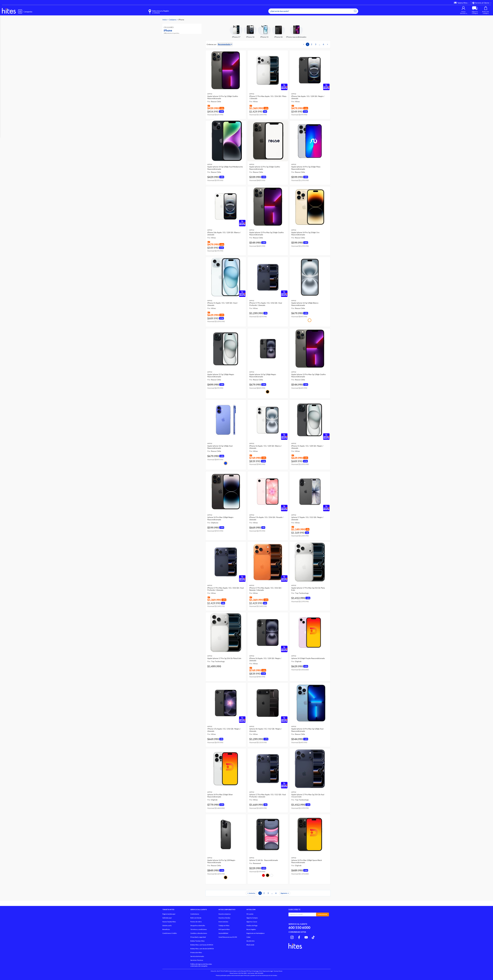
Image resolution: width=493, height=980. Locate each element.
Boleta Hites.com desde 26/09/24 (202, 949)
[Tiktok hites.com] (313, 937)
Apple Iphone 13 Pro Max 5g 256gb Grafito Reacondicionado (266, 233)
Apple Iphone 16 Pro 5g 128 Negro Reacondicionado (221, 861)
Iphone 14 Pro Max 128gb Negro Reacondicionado (220, 518)
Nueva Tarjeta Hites (169, 922)
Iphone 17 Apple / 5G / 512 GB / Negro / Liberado (307, 518)
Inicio (164, 19)
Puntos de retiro (196, 922)
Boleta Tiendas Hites (197, 941)
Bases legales (251, 929)
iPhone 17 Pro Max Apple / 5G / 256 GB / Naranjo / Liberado (265, 589)
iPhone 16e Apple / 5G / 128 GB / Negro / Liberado (307, 97)
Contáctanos (194, 914)
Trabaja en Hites (224, 925)
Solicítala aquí (167, 918)
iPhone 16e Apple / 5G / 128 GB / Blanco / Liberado (224, 233)
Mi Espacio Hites (224, 929)
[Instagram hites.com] (292, 937)
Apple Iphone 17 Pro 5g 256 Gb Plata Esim (224, 658)
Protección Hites (196, 952)
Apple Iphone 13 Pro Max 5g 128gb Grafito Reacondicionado (308, 375)
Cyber (248, 937)
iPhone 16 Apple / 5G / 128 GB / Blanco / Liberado (265, 447)
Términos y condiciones (198, 929)
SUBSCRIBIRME (322, 914)
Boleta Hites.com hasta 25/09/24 (201, 945)
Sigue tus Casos (251, 922)
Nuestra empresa (225, 914)
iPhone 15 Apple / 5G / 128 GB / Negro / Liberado (307, 447)
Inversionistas (223, 922)
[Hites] (9, 11)
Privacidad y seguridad (198, 937)
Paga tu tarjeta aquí (168, 914)
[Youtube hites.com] (306, 937)
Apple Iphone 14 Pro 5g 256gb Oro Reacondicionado (305, 233)
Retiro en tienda (195, 918)
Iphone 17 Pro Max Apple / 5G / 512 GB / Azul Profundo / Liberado (267, 795)
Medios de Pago (251, 925)
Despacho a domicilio (197, 925)
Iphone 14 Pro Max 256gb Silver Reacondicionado (220, 795)
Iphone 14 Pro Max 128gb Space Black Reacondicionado (306, 861)
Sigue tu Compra (252, 918)
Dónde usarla (167, 925)
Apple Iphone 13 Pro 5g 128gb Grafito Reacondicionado (222, 97)
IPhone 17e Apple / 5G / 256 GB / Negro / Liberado (224, 730)
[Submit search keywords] (355, 11)
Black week (250, 945)
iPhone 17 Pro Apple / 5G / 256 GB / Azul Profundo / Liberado (265, 304)
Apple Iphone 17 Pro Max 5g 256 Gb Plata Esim (308, 589)
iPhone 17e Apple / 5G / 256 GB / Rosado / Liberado (266, 518)
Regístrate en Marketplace (255, 933)
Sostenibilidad (223, 933)
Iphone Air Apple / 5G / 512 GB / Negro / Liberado (265, 730)
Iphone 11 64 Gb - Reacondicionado (263, 860)
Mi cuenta (249, 914)
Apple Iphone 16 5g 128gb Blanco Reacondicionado (304, 304)
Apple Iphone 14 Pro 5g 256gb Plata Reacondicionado (305, 168)
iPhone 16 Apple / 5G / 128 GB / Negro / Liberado (265, 659)
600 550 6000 (299, 927)
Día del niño (250, 941)
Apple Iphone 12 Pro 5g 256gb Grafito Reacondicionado (264, 168)
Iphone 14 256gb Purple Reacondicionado (308, 658)
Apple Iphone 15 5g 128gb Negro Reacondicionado (220, 375)
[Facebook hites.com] (299, 937)
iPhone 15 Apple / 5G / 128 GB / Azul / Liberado (222, 304)
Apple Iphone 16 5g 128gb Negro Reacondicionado (262, 375)
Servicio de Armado (197, 956)
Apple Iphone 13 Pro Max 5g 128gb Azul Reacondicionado (307, 730)
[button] (463, 10)
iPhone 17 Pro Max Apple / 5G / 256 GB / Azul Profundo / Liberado (225, 589)
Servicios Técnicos (196, 960)
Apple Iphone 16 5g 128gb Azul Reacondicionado (220, 447)
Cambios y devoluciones (198, 933)
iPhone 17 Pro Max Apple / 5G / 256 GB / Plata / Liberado (267, 97)
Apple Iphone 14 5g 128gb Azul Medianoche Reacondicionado (225, 168)
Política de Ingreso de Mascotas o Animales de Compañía (201, 965)
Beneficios (166, 929)
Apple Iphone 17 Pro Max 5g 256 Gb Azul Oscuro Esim (307, 795)
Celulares (173, 19)
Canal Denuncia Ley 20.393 (228, 937)
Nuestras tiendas (224, 918)
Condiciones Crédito (169, 933)
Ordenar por (211, 44)
